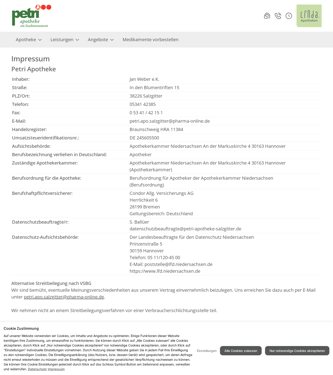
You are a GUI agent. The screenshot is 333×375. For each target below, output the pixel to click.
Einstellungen (207, 351)
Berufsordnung (147, 185)
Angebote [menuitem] (98, 39)
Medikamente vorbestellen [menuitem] (151, 39)
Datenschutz (37, 369)
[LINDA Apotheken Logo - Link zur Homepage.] (309, 16)
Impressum (56, 369)
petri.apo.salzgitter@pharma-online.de (170, 121)
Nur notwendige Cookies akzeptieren (297, 351)
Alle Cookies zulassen (240, 351)
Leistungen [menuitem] (62, 39)
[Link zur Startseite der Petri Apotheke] (32, 16)
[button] (289, 16)
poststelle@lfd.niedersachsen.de (178, 264)
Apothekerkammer (151, 170)
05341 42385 (143, 104)
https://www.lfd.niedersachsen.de (165, 271)
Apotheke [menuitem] (26, 39)
